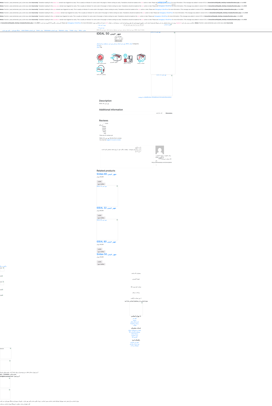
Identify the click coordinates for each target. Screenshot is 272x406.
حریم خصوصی (134, 335)
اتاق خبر (134, 318)
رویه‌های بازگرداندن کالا (134, 332)
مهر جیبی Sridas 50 (106, 254)
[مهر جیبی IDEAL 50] (163, 53)
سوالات (134, 325)
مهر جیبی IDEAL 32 (106, 207)
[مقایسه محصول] (97, 51)
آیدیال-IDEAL (129, 43)
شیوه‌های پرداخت (135, 345)
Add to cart (118, 40)
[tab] (168, 97)
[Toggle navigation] (156, 2)
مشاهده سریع (101, 184)
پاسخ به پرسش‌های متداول (134, 330)
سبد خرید (102, 28)
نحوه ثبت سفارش (134, 342)
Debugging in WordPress (161, 9)
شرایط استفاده (134, 333)
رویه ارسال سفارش (134, 344)
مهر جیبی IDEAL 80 (106, 241)
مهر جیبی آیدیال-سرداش (119, 43)
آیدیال (98, 45)
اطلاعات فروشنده (142, 97)
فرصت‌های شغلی (134, 322)
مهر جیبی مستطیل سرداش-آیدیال (105, 43)
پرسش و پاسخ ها (135, 323)
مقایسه (99, 181)
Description (168, 97)
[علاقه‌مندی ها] (99, 50)
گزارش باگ (134, 337)
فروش (134, 320)
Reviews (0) (150, 97)
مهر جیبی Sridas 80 (106, 174)
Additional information (159, 97)
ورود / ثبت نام (102, 25)
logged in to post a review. (110, 140)
